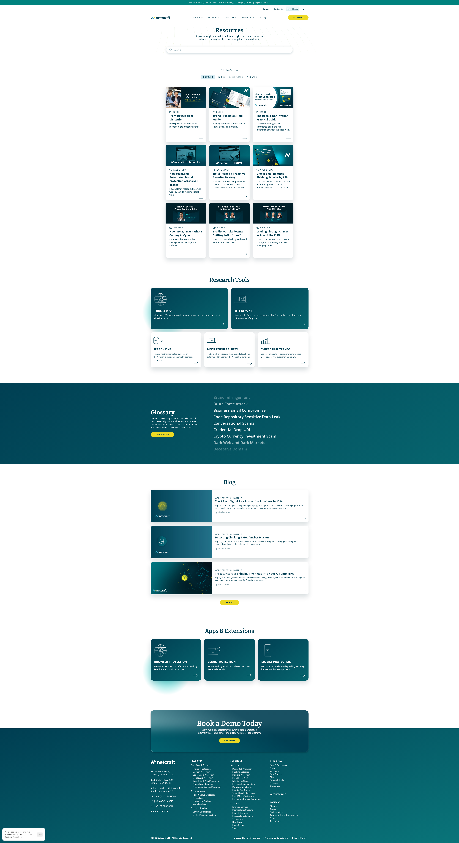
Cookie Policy (17, 837)
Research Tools (277, 780)
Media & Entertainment (242, 816)
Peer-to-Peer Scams (241, 790)
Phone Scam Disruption (203, 784)
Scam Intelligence (200, 804)
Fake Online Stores (240, 781)
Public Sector (238, 825)
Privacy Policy (299, 838)
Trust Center (275, 821)
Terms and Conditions (276, 838)
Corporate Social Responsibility (284, 815)
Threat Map (275, 786)
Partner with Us (277, 812)
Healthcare (237, 822)
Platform (196, 761)
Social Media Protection (203, 775)
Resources (276, 761)
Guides (273, 768)
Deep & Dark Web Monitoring (206, 781)
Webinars (274, 771)
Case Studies (275, 774)
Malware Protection (241, 775)
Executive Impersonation (243, 784)
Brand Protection (240, 778)
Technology (237, 819)
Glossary (274, 783)
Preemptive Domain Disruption (207, 787)
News (272, 818)
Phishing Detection (240, 772)
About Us (274, 806)
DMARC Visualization (202, 811)
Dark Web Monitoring (242, 787)
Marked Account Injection (204, 815)
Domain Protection (201, 772)
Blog (272, 777)
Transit (235, 828)
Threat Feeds (199, 798)
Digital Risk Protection (242, 769)
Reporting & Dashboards (204, 795)
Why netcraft (278, 794)
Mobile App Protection (203, 778)
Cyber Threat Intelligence (243, 793)
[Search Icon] (229, 49)
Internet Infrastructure (242, 810)
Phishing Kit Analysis (202, 801)
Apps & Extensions (278, 765)
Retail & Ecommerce (241, 813)
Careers (273, 809)
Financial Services (240, 807)
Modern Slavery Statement (247, 838)
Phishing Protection (202, 769)
